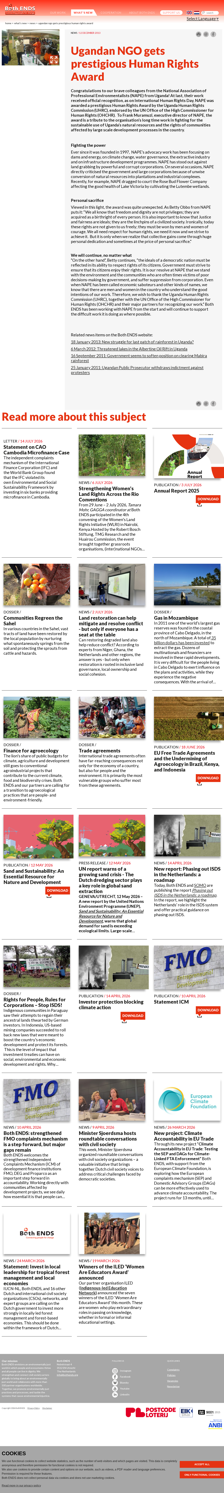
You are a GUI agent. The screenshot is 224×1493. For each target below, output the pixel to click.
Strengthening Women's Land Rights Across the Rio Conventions (109, 494)
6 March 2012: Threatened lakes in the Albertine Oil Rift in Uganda (129, 348)
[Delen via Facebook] (213, 35)
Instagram (125, 1370)
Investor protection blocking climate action (111, 1004)
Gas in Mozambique (176, 618)
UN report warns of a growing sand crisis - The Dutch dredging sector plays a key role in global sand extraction (110, 880)
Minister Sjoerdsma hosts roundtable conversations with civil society (108, 1138)
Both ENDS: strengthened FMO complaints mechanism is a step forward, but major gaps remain (36, 1141)
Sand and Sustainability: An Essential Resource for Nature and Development (34, 876)
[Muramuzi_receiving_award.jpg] (30, 63)
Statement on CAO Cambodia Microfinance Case (36, 449)
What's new (20, 23)
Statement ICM (171, 1002)
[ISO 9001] (186, 1416)
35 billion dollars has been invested (185, 640)
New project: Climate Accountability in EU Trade (184, 1136)
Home (8, 23)
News (33, 23)
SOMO (200, 885)
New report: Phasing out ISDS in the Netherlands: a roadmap (187, 874)
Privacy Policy (33, 1408)
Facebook (125, 1376)
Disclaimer (47, 1408)
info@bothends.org (67, 1374)
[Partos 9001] (209, 1416)
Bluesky (124, 1382)
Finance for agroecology (31, 750)
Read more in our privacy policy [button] (21, 1485)
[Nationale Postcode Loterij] (151, 1416)
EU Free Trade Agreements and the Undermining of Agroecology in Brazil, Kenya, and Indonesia (186, 761)
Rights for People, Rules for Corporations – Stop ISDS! (35, 1002)
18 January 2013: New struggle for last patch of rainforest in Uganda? (132, 341)
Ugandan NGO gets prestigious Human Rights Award (65, 23)
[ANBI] (215, 1428)
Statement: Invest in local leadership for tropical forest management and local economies (36, 1275)
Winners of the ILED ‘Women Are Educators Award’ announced (111, 1272)
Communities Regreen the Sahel (33, 620)
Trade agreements (99, 750)
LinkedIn (125, 1394)
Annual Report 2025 (176, 491)
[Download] (208, 504)
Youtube (125, 1388)
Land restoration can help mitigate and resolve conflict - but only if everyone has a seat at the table (111, 626)
